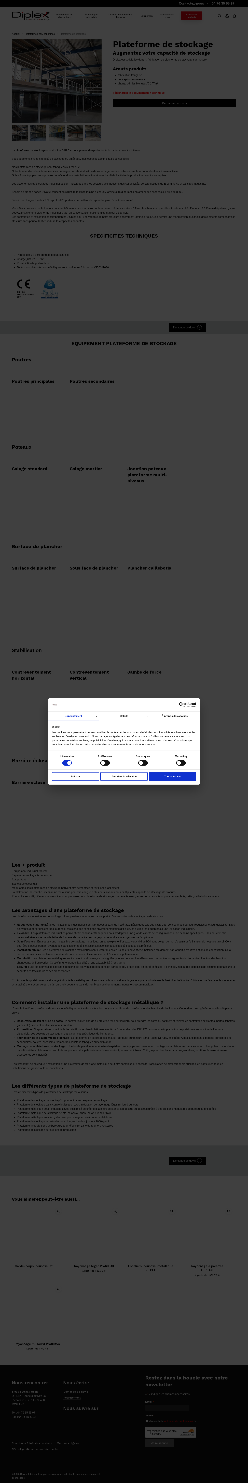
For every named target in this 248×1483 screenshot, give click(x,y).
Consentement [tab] (73, 716)
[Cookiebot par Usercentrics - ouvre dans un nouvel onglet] (181, 704)
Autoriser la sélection (124, 776)
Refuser (75, 776)
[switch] (105, 763)
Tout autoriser (172, 776)
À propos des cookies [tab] (175, 716)
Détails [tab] (124, 716)
